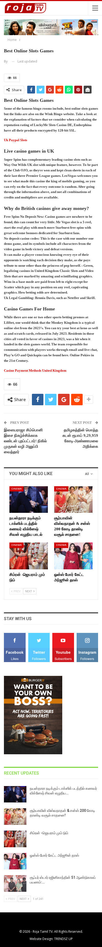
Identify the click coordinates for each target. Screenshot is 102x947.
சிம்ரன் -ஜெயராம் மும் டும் (49, 833)
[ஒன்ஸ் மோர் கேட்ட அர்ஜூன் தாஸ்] (73, 556)
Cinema (16, 488)
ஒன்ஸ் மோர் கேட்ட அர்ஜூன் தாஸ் (54, 855)
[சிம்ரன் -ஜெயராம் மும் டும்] (28, 556)
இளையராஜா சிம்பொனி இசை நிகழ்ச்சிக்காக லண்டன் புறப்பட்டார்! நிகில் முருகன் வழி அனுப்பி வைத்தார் (25, 441)
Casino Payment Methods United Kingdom (35, 370)
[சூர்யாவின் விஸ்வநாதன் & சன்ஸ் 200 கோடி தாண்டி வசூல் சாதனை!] (73, 499)
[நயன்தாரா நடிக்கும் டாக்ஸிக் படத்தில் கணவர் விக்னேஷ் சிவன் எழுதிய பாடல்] (28, 499)
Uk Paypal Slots (15, 140)
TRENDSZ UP (63, 939)
